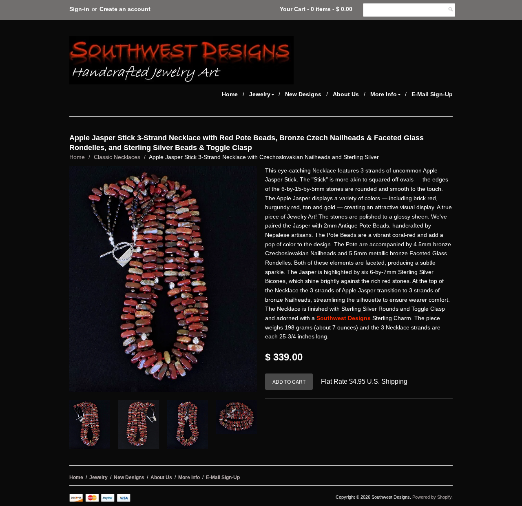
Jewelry (259, 94)
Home (230, 94)
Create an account (125, 9)
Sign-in (79, 9)
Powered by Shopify (431, 497)
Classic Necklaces (117, 157)
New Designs (303, 94)
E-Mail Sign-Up (432, 94)
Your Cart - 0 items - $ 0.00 (316, 9)
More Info (383, 94)
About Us (346, 94)
